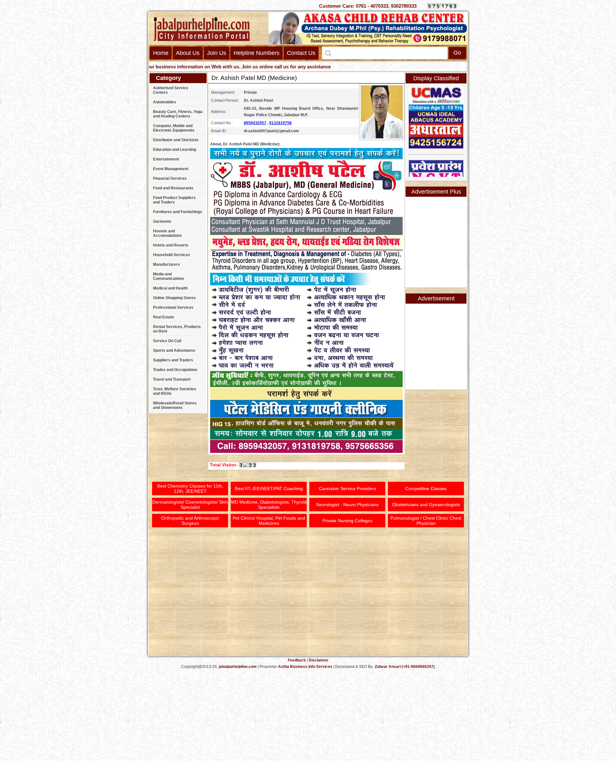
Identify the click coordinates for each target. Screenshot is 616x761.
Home (160, 53)
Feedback (297, 660)
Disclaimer (319, 660)
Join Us (216, 53)
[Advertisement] (591, 99)
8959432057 (255, 123)
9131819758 (280, 123)
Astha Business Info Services (305, 666)
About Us (188, 53)
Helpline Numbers (256, 53)
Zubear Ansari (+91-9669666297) (405, 666)
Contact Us (301, 53)
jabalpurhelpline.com (238, 666)
